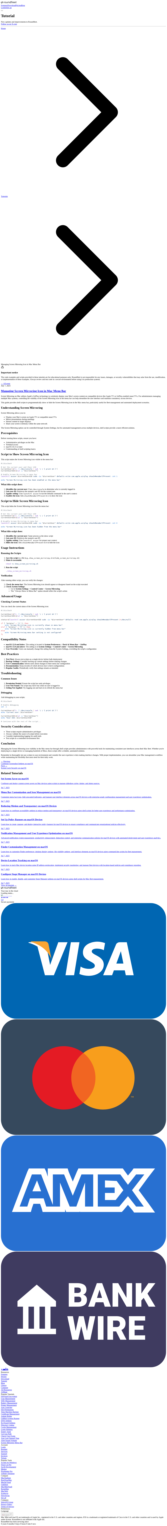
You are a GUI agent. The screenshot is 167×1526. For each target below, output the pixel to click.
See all (3, 1498)
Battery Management (9, 1403)
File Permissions (7, 1410)
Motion (4, 1469)
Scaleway (4, 1493)
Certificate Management (10, 1414)
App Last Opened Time (10, 1438)
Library (4, 1385)
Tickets (3, 1458)
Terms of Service (7, 1507)
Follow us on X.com (9, 24)
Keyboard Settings (8, 1423)
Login (3, 8)
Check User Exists (8, 1436)
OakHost (4, 1485)
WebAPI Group (7, 1502)
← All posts (5, 384)
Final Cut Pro (6, 1465)
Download (11, 5)
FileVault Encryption (9, 1396)
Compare (4, 1388)
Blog (23, 5)
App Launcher (6, 1407)
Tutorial (4, 1381)
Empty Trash (6, 1432)
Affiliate (4, 1392)
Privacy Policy (6, 1504)
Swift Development (8, 1467)
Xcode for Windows (9, 1462)
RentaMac (5, 1489)
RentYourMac (6, 1480)
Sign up (9, 8)
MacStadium (6, 1478)
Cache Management (8, 1427)
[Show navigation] (2, 10)
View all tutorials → (9, 885)
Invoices (4, 1456)
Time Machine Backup (10, 1412)
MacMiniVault (6, 1487)
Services (4, 1451)
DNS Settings (6, 1421)
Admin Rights (6, 1416)
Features (4, 5)
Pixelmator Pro (6, 1471)
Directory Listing (7, 1425)
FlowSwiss (5, 1496)
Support (4, 1454)
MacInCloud (6, 1482)
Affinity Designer (8, 1474)
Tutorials (4, 196)
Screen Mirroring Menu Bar (11, 1443)
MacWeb (4, 1491)
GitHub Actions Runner (10, 1418)
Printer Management (9, 1405)
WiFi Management (8, 1401)
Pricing (18, 5)
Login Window (7, 1429)
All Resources (6, 1390)
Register (4, 1449)
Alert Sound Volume (9, 1440)
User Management (8, 1399)
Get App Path (6, 1434)
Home (3, 28)
